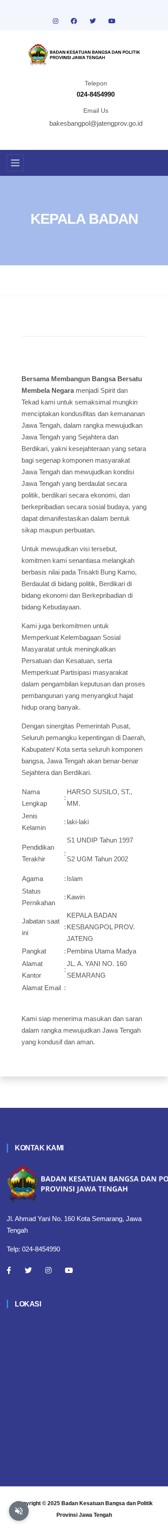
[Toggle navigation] (15, 162)
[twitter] (93, 21)
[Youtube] (69, 1270)
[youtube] (112, 21)
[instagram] (56, 21)
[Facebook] (9, 1270)
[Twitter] (28, 1270)
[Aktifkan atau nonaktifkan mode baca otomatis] (19, 1511)
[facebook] (74, 21)
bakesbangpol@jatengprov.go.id (95, 123)
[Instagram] (48, 1270)
